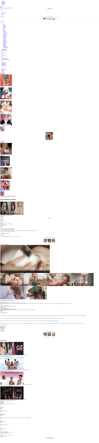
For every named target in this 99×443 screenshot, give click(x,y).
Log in (1, 436)
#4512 (1, 429)
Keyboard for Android (4, 58)
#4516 (1, 422)
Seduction (4, 45)
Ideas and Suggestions (4, 69)
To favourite (1, 217)
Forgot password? (49, 437)
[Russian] (50, 8)
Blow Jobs (4, 27)
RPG (4, 29)
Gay (3, 25)
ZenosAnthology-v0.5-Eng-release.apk (5, 233)
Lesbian (4, 24)
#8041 (1, 415)
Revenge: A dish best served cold (28, 384)
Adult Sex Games (4, 50)
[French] (48, 8)
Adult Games (3, 1)
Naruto (4, 30)
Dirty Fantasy (25, 354)
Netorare (4, 34)
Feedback (3, 3)
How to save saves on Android (5, 59)
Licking (4, 39)
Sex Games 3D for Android (52, 323)
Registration (1, 6)
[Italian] (49, 8)
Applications (3, 55)
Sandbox (4, 46)
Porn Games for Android (27, 323)
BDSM (4, 26)
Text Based (4, 33)
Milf (3, 28)
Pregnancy (4, 44)
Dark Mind (25, 399)
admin (3, 196)
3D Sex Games (4, 2)
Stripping (4, 37)
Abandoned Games (4, 49)
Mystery (4, 43)
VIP (2, 14)
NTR (4, 32)
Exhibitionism (5, 31)
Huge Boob (4, 35)
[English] (47, 8)
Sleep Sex (4, 41)
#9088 (1, 408)
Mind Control (5, 38)
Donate (3, 13)
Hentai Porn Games (4, 64)
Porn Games (3, 63)
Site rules (3, 70)
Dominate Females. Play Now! (53, 337)
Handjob (4, 36)
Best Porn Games (4, 62)
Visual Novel (5, 40)
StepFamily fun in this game (49, 140)
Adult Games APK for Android (54, 320)
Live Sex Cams (4, 4)
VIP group (3, 21)
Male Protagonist (5, 47)
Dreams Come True (26, 369)
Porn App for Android (71, 323)
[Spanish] (51, 8)
